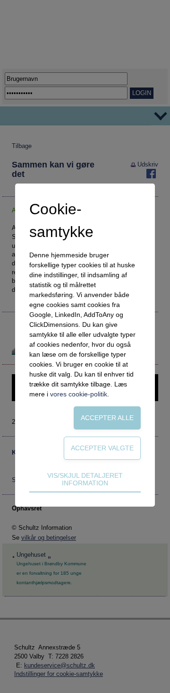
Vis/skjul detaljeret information (85, 479)
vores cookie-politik (78, 394)
